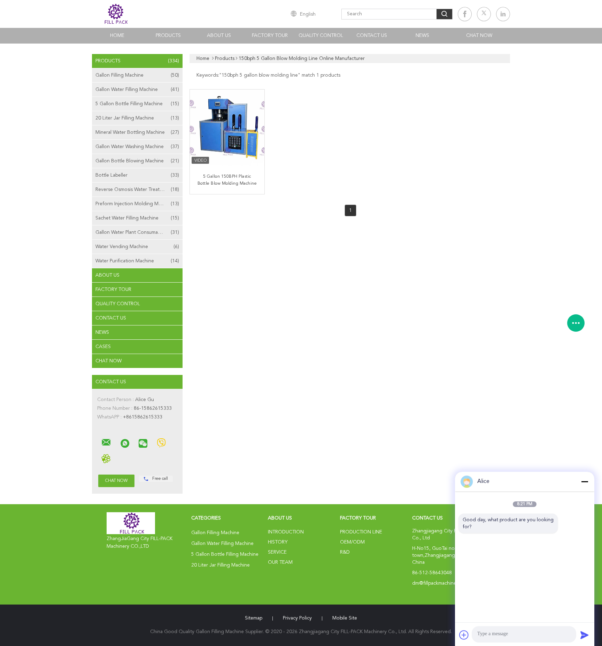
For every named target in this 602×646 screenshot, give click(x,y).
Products (168, 35)
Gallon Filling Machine (137, 75)
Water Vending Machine (137, 246)
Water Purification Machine (137, 261)
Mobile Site (344, 618)
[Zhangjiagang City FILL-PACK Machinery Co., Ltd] (106, 442)
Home (117, 35)
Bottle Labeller (137, 175)
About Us (219, 35)
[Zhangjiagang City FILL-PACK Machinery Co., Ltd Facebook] (465, 14)
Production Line (361, 532)
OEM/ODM (352, 542)
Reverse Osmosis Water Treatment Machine (139, 189)
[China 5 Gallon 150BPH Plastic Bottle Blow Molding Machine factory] (228, 128)
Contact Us (371, 35)
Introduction (286, 532)
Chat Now (479, 35)
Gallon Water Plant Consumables (137, 232)
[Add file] (464, 635)
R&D (345, 552)
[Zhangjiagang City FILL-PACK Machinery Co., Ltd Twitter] (484, 14)
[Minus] (584, 481)
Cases (103, 346)
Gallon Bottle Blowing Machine (137, 161)
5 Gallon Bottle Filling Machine (137, 103)
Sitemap (253, 618)
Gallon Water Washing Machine (137, 146)
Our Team (280, 562)
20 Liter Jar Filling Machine (137, 118)
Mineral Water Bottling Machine (137, 132)
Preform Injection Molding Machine (137, 203)
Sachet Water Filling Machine (137, 218)
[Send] (584, 635)
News (422, 35)
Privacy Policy (297, 618)
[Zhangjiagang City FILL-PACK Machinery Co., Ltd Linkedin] (503, 14)
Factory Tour (270, 35)
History (277, 542)
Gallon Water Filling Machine (137, 89)
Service (277, 552)
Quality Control (321, 35)
